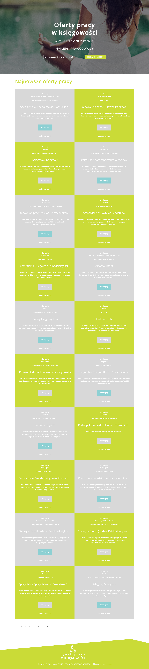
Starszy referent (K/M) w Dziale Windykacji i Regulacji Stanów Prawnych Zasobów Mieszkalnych (45, 531)
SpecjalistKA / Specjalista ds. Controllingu (45, 107)
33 (48, 626)
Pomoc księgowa (45, 425)
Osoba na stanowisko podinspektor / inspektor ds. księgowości (104, 478)
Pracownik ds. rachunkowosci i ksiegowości (45, 372)
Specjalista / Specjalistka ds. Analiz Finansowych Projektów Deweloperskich (104, 372)
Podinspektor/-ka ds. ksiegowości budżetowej (45, 478)
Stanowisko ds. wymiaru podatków (104, 213)
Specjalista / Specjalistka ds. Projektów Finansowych (45, 584)
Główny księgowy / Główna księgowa (104, 107)
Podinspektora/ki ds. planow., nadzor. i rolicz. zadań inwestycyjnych (104, 425)
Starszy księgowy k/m (45, 319)
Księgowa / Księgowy (44, 160)
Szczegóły (45, 127)
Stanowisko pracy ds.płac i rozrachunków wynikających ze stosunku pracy (45, 213)
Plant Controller (104, 319)
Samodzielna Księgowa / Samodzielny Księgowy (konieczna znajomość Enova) (45, 266)
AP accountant (104, 266)
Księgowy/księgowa (104, 584)
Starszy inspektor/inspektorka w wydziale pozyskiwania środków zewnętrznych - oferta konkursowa (104, 160)
